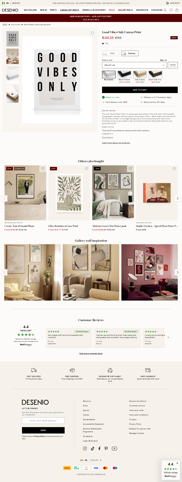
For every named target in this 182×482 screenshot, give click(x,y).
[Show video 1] (12, 94)
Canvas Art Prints (69, 10)
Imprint (86, 410)
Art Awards (88, 436)
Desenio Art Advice (137, 401)
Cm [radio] (161, 60)
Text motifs (16, 24)
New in (43, 10)
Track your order (136, 410)
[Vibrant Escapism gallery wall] (149, 272)
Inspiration (142, 10)
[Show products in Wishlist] (171, 10)
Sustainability (89, 419)
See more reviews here (91, 353)
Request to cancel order (140, 429)
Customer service (137, 406)
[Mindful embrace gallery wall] (32, 272)
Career (86, 415)
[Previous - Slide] (100, 77)
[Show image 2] (12, 56)
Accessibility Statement (93, 424)
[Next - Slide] (180, 77)
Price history (107, 137)
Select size (107, 60)
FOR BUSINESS (158, 10)
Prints (53, 10)
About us (87, 401)
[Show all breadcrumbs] (5, 24)
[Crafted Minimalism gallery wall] (91, 272)
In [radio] (166, 60)
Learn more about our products (116, 143)
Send (43, 430)
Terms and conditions (138, 415)
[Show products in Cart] (177, 10)
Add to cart (140, 90)
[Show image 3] (12, 74)
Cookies (133, 419)
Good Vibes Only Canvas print (37, 24)
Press (85, 406)
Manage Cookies (136, 433)
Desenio (99, 474)
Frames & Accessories (94, 10)
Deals (112, 10)
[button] (173, 65)
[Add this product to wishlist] (92, 32)
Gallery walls (125, 10)
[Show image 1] (12, 39)
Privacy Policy (39, 436)
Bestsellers (30, 10)
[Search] (165, 10)
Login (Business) (90, 441)
